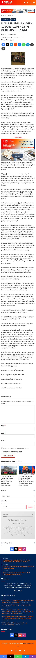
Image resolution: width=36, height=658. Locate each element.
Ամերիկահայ (9, 15)
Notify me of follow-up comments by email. (15, 448)
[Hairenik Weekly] (6, 2)
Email (3, 433)
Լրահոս (13, 19)
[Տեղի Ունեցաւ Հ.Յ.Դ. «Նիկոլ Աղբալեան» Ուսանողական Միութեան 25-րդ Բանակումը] (9, 470)
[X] (17, 591)
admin (4, 34)
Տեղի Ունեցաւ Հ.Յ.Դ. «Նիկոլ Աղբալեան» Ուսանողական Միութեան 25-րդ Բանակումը (7, 480)
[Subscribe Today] (18, 150)
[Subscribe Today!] (18, 11)
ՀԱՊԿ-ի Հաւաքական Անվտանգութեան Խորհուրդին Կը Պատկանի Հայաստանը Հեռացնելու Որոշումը (26, 480)
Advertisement (18, 137)
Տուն (3, 15)
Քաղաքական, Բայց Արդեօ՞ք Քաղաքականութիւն (16, 605)
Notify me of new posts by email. (12, 451)
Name (3, 425)
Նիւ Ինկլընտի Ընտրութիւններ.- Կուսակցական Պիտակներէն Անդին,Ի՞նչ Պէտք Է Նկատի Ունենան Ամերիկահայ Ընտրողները (17, 611)
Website (3, 440)
